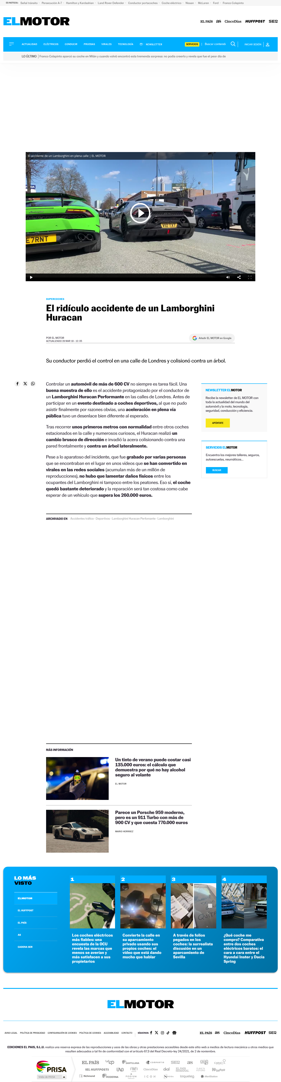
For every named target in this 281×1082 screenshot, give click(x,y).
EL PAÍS (22, 922)
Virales (106, 44)
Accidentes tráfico (82, 518)
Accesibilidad (111, 1033)
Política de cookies (90, 1033)
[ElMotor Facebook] (151, 1033)
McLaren (204, 3)
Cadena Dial (166, 1069)
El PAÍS (90, 1063)
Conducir (71, 44)
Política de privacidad (32, 1033)
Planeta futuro (198, 1069)
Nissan (190, 3)
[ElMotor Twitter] (156, 1033)
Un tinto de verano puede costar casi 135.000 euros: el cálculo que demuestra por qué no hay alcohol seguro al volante (153, 767)
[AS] (218, 21)
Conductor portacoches (143, 3)
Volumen (227, 277)
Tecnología (125, 44)
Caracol (218, 1063)
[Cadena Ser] (273, 21)
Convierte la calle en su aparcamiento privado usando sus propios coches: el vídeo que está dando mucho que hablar (141, 946)
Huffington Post (96, 1069)
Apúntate (217, 423)
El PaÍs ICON (150, 1076)
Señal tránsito (29, 3)
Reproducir (140, 212)
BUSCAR (217, 470)
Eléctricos (50, 44)
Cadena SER (174, 1063)
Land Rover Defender (111, 3)
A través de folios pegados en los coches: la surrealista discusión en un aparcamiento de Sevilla (193, 946)
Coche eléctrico (172, 3)
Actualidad (29, 44)
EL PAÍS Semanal (182, 1069)
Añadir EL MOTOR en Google (215, 338)
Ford (216, 3)
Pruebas (89, 44)
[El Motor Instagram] (162, 1033)
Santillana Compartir (155, 1063)
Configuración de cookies (62, 1033)
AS (19, 934)
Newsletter (153, 44)
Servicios (192, 44)
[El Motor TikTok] (168, 1033)
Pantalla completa (249, 277)
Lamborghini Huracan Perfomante (133, 518)
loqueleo (187, 1076)
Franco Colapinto (233, 3)
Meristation (208, 1076)
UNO (120, 1069)
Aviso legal (11, 1033)
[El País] (206, 21)
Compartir (238, 277)
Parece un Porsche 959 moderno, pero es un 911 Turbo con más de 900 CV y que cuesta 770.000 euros (151, 817)
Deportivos (103, 518)
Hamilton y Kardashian (80, 3)
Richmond (87, 1076)
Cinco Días (150, 1069)
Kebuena (215, 1069)
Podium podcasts (131, 1076)
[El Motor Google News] (174, 1033)
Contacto (126, 1033)
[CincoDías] (233, 21)
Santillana (132, 1063)
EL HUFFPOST (26, 910)
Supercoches (55, 299)
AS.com (188, 1063)
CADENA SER (25, 946)
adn (202, 1063)
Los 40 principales (111, 1063)
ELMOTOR (25, 898)
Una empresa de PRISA (51, 1066)
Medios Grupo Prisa (51, 1077)
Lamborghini (165, 518)
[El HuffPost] (255, 21)
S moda (168, 1076)
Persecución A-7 (52, 3)
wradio (133, 1069)
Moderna (109, 1076)
